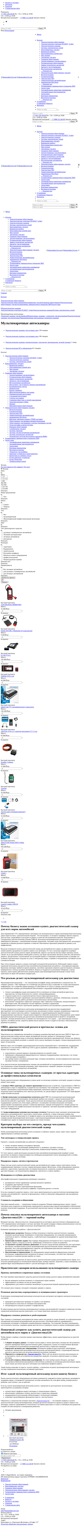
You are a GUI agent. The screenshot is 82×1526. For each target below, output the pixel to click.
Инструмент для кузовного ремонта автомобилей (27, 385)
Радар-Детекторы (15, 459)
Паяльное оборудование (18, 427)
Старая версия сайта (12, 1505)
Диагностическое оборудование (52, 42)
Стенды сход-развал (16, 398)
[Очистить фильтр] (2, 580)
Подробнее (13, 1446)
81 (5, 922)
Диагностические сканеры (50, 46)
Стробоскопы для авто (17, 429)
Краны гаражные (15, 390)
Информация (5, 1481)
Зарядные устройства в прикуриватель (23, 454)
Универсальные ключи (17, 461)
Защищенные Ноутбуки (49, 82)
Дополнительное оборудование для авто (55, 73)
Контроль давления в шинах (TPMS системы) (26, 419)
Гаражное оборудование (50, 59)
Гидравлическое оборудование (52, 63)
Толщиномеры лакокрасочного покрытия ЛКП (58, 86)
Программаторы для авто (50, 50)
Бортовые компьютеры (49, 96)
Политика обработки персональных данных (17, 1524)
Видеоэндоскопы (47, 75)
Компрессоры (14, 388)
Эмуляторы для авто (48, 57)
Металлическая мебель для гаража (21, 392)
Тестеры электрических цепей (52, 48)
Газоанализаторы (47, 76)
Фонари (12, 404)
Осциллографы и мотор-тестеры (21, 425)
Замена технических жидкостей (52, 65)
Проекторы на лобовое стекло (20, 456)
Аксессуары (45, 88)
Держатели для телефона (18, 452)
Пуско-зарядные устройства (19, 457)
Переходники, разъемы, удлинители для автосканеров (47, 316)
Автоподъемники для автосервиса (53, 61)
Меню (39, 34)
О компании (41, 103)
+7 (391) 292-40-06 (7, 14)
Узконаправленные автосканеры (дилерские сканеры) (39, 318)
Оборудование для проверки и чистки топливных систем (30, 423)
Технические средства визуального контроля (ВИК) (28, 436)
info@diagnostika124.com (10, 1511)
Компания (4, 1479)
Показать (5, 582)
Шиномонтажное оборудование (21, 406)
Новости (49, 103)
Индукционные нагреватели (51, 69)
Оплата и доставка (12, 1501)
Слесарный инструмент (18, 396)
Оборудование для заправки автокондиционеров (27, 421)
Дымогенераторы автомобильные (53, 80)
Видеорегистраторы (48, 98)
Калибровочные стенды (18, 386)
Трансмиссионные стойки (18, 402)
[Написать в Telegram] (6, 22)
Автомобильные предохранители (53, 92)
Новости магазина (10, 1453)
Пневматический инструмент (20, 394)
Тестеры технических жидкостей (21, 434)
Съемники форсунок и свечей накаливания (25, 400)
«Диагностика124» (34, 1354)
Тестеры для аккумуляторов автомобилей (24, 433)
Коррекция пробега (48, 52)
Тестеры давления (16, 431)
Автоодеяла (45, 94)
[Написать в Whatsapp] (6, 24)
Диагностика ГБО (47, 78)
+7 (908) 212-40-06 (26, 18)
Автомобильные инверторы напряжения (56, 90)
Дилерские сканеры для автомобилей (14, 316)
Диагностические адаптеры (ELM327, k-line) (57, 44)
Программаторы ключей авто (51, 53)
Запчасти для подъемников (51, 67)
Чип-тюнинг (45, 55)
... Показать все (46, 71)
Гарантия (8, 1503)
